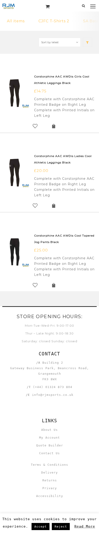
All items (16, 21)
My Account (49, 437)
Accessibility (49, 496)
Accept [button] (40, 526)
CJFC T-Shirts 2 (53, 21)
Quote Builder (49, 445)
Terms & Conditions (49, 464)
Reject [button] (61, 526)
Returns (49, 480)
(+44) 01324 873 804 (52, 387)
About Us (49, 429)
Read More (84, 526)
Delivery (49, 472)
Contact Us (49, 453)
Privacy (49, 488)
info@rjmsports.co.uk (52, 395)
